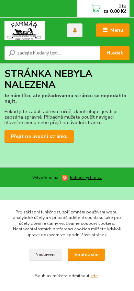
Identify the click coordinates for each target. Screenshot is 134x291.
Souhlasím (86, 254)
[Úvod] (30, 30)
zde (94, 276)
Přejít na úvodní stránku (39, 136)
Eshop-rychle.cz (86, 177)
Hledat (115, 53)
